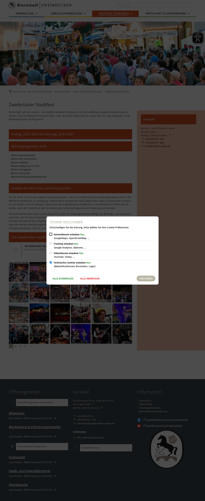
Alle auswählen (63, 278)
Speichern (145, 278)
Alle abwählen (90, 278)
